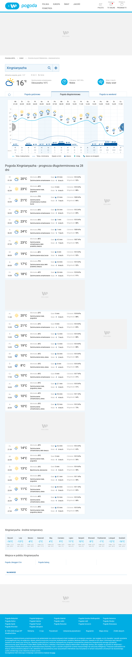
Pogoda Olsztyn (108, 621)
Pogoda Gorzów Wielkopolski (89, 618)
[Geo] (56, 68)
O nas (41, 631)
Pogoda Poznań (35, 624)
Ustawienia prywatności (72, 631)
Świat (66, 4)
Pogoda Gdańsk (60, 618)
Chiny (21, 58)
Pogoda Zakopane (36, 627)
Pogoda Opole (10, 624)
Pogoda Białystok (11, 618)
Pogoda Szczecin (85, 624)
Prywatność (53, 631)
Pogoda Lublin (59, 621)
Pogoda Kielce (10, 621)
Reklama (31, 631)
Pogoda (29, 6)
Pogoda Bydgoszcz (36, 618)
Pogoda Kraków (35, 621)
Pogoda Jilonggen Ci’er (13, 562)
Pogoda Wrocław (11, 627)
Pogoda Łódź (83, 621)
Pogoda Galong (43, 562)
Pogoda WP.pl (10, 58)
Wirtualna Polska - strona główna (12, 5)
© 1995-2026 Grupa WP (13, 631)
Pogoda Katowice (109, 618)
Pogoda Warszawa (110, 624)
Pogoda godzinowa (32, 94)
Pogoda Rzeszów (60, 624)
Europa (56, 4)
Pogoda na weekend (108, 94)
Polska (45, 4)
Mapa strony (103, 631)
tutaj (53, 653)
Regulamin (90, 631)
